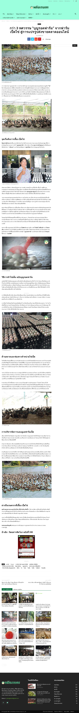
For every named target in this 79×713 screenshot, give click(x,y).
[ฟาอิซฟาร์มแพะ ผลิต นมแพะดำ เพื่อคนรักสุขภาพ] (9, 650)
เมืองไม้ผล (10, 14)
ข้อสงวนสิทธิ (66, 711)
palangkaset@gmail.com (13, 698)
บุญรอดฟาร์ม (25, 566)
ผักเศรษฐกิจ (46, 14)
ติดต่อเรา (72, 711)
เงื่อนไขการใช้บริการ (58, 711)
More (30, 18)
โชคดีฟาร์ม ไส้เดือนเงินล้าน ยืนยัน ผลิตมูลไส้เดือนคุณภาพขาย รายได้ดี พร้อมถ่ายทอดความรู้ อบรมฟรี (44, 700)
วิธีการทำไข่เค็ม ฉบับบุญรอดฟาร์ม (8, 568)
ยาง (59, 14)
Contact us (61, 1)
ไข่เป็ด (33, 568)
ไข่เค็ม (29, 568)
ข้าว (54, 14)
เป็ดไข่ (18, 568)
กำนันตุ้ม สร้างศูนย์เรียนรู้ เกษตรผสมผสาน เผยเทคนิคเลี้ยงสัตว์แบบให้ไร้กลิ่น (26, 606)
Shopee (12, 564)
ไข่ (21, 568)
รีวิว (4, 14)
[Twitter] (76, 1)
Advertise (55, 1)
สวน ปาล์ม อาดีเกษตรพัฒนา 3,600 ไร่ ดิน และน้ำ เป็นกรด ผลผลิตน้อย (39, 583)
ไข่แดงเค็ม (43, 568)
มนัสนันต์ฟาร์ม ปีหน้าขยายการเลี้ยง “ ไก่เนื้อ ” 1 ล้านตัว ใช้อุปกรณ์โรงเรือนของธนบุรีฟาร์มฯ (43, 641)
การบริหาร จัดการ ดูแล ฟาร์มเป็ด (22, 564)
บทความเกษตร (21, 18)
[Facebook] (73, 1)
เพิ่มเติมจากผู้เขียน (17, 589)
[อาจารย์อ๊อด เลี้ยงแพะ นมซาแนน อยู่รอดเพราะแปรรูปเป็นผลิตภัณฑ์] (26, 616)
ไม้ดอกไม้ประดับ (20, 14)
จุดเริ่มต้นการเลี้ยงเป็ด (33, 564)
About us (50, 1)
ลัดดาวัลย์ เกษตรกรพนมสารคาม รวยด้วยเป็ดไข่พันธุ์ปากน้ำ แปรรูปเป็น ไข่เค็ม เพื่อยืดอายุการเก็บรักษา (9, 642)
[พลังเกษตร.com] (39, 7)
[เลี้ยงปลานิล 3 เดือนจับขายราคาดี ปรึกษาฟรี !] (32, 686)
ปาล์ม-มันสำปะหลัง (8, 18)
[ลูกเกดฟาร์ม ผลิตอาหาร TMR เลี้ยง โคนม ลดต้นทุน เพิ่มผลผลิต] (9, 598)
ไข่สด (25, 568)
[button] (75, 14)
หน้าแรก (3, 21)
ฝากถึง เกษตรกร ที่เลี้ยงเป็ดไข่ (34, 566)
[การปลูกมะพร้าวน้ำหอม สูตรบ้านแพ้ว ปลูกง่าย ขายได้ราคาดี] (32, 693)
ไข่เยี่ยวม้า (38, 568)
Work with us (67, 1)
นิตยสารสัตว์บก (18, 566)
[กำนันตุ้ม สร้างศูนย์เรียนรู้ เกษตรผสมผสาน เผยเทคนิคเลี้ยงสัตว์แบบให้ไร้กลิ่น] (26, 598)
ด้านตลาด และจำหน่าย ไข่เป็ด (8, 566)
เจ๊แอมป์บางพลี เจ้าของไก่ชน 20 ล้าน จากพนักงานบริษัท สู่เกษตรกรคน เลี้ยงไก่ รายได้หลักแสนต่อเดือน (9, 624)
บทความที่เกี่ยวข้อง (7, 589)
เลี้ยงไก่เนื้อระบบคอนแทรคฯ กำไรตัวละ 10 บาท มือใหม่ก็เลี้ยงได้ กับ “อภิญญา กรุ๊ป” (26, 641)
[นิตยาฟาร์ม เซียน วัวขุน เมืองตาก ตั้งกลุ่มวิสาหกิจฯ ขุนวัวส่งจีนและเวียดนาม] (43, 616)
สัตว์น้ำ (38, 14)
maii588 (7, 564)
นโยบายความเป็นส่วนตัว (48, 711)
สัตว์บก (30, 14)
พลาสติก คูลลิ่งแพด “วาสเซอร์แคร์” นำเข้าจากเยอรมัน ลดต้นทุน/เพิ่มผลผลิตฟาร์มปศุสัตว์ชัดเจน (43, 659)
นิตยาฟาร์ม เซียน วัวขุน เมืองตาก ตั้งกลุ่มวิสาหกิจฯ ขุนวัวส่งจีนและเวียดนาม (13, 583)
